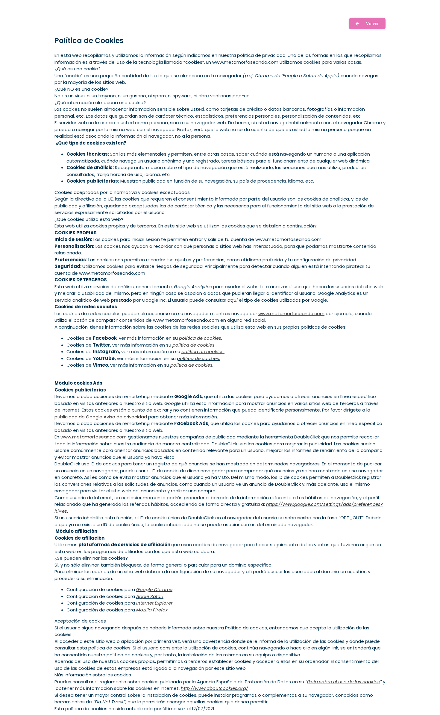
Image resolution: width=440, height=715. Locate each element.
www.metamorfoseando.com (291, 313)
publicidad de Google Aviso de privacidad (100, 417)
